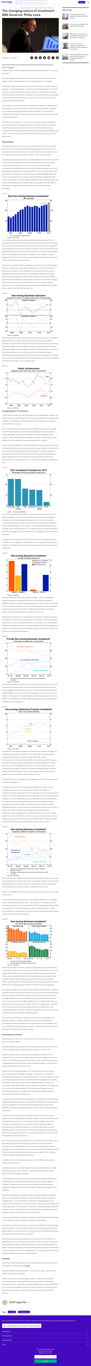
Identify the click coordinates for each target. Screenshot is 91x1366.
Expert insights (7, 8)
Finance (16, 8)
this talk (27, 1266)
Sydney (11, 67)
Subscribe (45, 1361)
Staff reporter (18, 1302)
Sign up (82, 2)
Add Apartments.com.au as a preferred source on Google (23, 1326)
